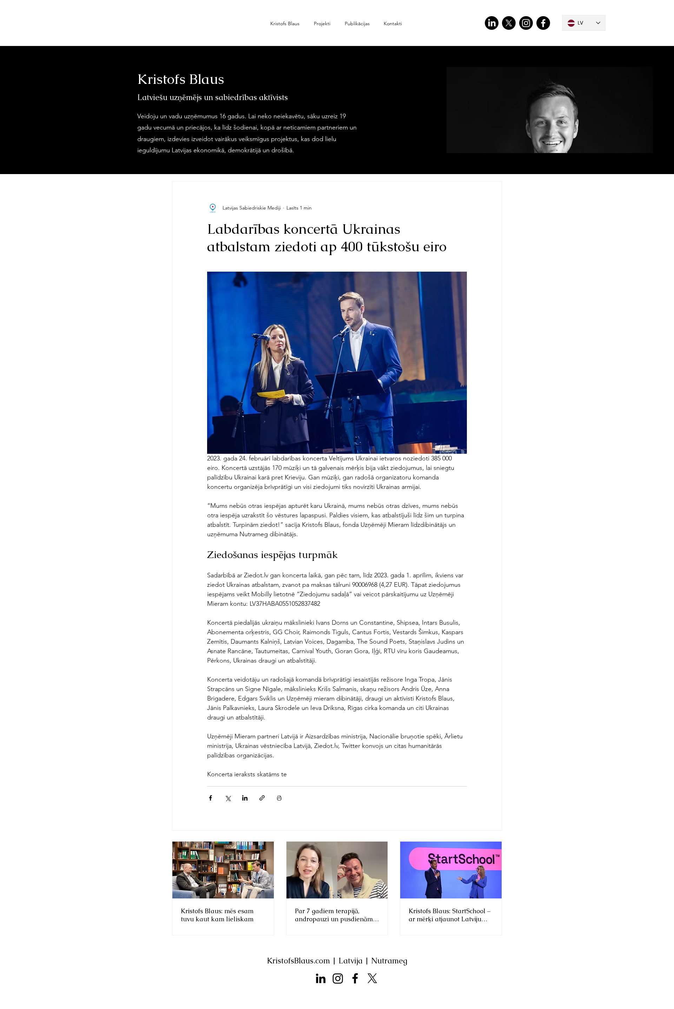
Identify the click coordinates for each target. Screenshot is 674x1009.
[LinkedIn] (491, 23)
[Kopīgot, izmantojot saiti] (262, 798)
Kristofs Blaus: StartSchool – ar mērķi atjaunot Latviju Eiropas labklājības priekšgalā (449, 915)
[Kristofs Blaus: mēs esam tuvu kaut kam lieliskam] (223, 870)
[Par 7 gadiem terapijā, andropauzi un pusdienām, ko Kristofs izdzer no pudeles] (337, 870)
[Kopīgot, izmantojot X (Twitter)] (227, 798)
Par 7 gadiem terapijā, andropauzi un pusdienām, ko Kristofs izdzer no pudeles (334, 915)
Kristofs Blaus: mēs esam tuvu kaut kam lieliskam (217, 915)
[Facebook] (543, 23)
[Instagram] (526, 23)
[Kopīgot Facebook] (210, 798)
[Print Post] (279, 798)
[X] (509, 23)
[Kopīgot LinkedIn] (245, 798)
